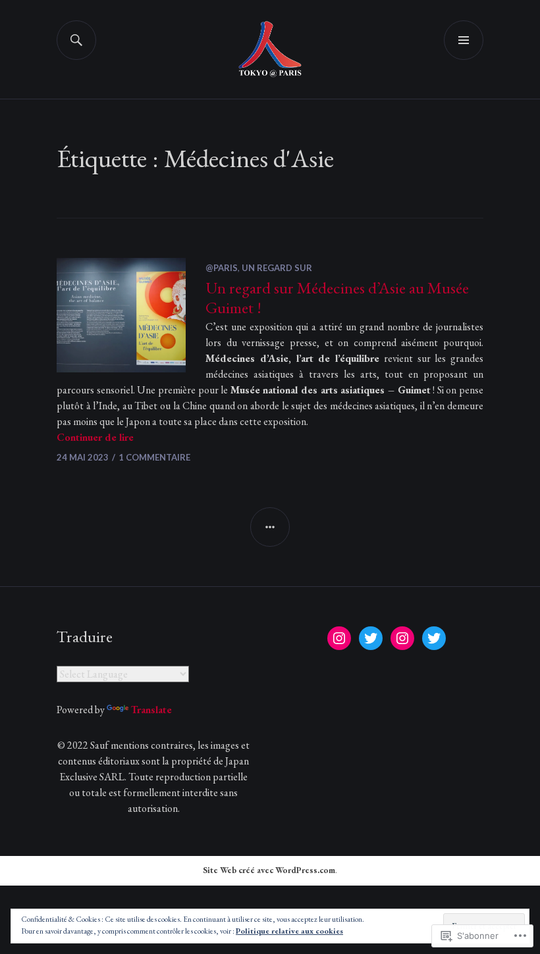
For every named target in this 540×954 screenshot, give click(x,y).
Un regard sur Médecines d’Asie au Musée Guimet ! (337, 297)
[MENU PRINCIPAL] (463, 40)
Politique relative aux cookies (289, 931)
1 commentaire (154, 457)
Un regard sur (277, 268)
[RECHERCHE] (76, 40)
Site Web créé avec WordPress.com (269, 870)
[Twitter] (371, 638)
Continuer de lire (95, 437)
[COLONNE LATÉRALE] (270, 527)
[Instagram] (339, 638)
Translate (151, 709)
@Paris (221, 268)
